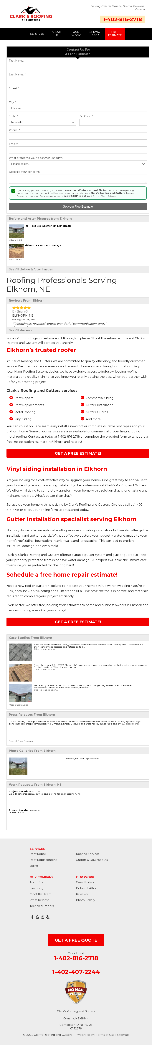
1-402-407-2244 (76, 972)
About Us (36, 882)
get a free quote (76, 940)
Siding (34, 865)
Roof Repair (38, 854)
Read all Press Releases (21, 741)
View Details (15, 239)
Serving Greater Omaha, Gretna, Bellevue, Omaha (117, 8)
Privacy (112, 196)
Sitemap (123, 1034)
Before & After (86, 888)
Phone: (14, 130)
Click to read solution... (46, 649)
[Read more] (132, 723)
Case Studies (85, 882)
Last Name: (17, 74)
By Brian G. (20, 311)
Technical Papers (42, 906)
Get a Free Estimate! (78, 453)
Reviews (81, 894)
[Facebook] (32, 917)
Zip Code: (86, 116)
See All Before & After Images (31, 269)
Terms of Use (99, 196)
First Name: (17, 60)
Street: (14, 88)
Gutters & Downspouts (92, 860)
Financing (36, 888)
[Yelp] (48, 917)
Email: (13, 144)
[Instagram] (42, 917)
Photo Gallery (85, 900)
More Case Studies (18, 704)
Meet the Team (41, 894)
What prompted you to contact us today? (36, 158)
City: (12, 102)
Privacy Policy (84, 1034)
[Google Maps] (37, 917)
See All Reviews (20, 330)
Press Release (39, 900)
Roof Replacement (43, 860)
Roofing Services (87, 854)
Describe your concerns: (24, 171)
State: (13, 116)
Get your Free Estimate (78, 206)
